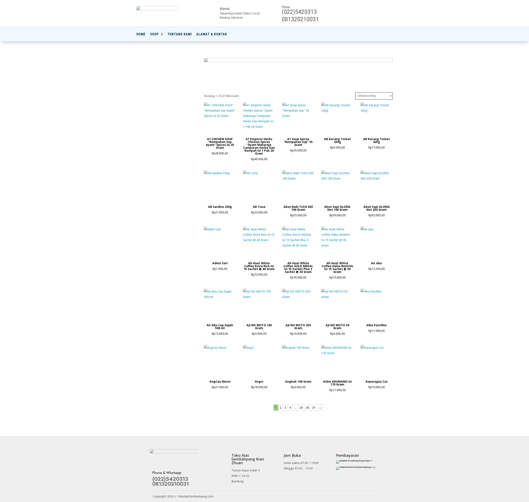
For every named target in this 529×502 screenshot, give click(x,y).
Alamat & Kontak (211, 34)
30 (307, 407)
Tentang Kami (179, 34)
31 (314, 407)
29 (301, 407)
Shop (154, 34)
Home (140, 34)
